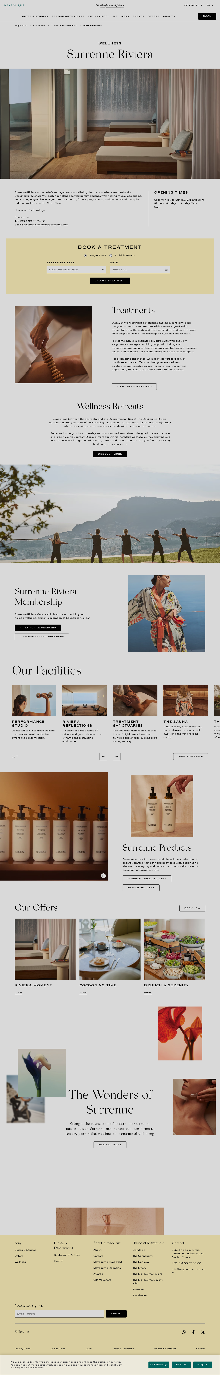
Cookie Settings (159, 1364)
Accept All (202, 1364)
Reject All (181, 1364)
